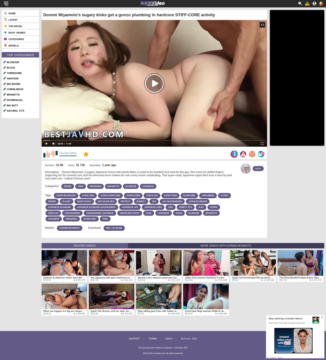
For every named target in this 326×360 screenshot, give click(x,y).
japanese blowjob (59, 207)
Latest (13, 19)
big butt (12, 105)
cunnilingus (15, 89)
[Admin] (246, 168)
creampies (208, 195)
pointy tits (185, 207)
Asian (179, 213)
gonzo (67, 186)
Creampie (53, 219)
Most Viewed (16, 32)
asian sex (152, 195)
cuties (224, 195)
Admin (258, 168)
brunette (13, 94)
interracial (15, 100)
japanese (148, 186)
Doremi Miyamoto (69, 228)
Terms (153, 338)
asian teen (170, 195)
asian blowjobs (66, 195)
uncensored (72, 213)
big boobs (13, 84)
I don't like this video (54, 154)
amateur (13, 78)
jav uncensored (172, 201)
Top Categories (20, 55)
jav (154, 201)
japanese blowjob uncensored (96, 207)
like (170, 207)
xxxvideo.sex (160, 353)
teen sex (53, 213)
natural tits (15, 110)
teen (80, 186)
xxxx (148, 213)
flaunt (66, 201)
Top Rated (15, 26)
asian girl (88, 195)
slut (201, 207)
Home (12, 13)
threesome (14, 73)
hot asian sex (106, 201)
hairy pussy (84, 201)
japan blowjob (197, 201)
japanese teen (153, 207)
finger (52, 201)
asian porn (133, 195)
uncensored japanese (100, 213)
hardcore (90, 219)
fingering (95, 186)
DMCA (168, 338)
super (214, 207)
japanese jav (130, 207)
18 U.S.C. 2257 (189, 338)
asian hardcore (110, 195)
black (11, 67)
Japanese (163, 213)
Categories (16, 39)
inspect (141, 201)
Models (13, 45)
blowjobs (189, 195)
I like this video (46, 154)
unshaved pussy (130, 213)
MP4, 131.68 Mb (114, 228)
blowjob (13, 62)
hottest (125, 201)
